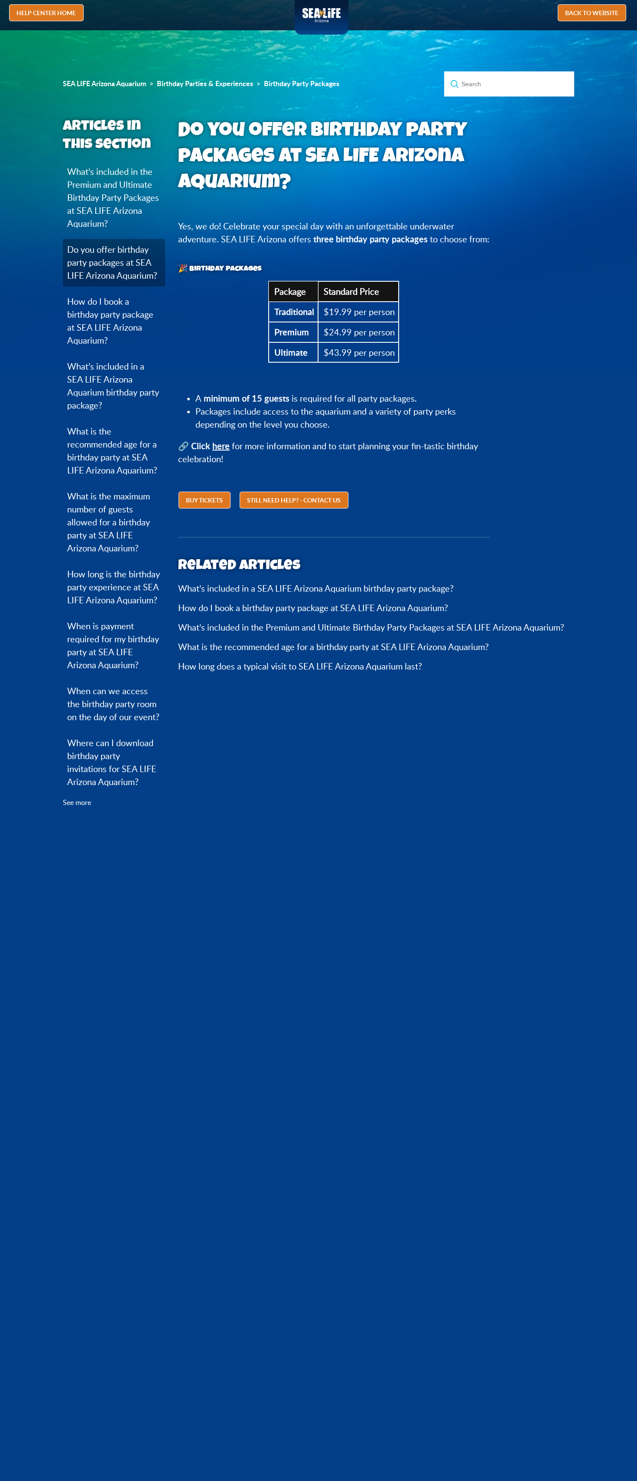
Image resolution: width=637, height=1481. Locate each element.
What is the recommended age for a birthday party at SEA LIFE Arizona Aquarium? (112, 450)
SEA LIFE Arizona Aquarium (104, 83)
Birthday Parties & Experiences (205, 83)
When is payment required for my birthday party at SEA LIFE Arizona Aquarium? (113, 645)
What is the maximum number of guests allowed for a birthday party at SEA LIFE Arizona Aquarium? (108, 522)
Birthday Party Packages (301, 83)
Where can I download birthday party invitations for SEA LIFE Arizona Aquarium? (111, 762)
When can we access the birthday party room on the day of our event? (113, 704)
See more (77, 802)
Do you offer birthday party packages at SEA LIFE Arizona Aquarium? (112, 262)
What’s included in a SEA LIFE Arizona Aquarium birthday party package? (113, 385)
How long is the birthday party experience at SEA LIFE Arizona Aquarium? (113, 587)
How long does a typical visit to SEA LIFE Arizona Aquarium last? (300, 666)
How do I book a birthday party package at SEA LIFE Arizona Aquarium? (110, 320)
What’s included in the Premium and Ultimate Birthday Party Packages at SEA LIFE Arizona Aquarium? (113, 198)
